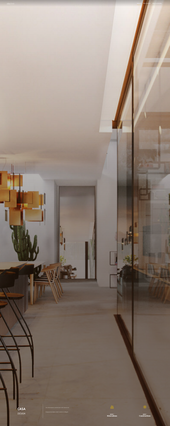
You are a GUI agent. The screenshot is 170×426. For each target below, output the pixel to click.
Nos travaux (146, 3)
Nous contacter (157, 3)
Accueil (139, 3)
